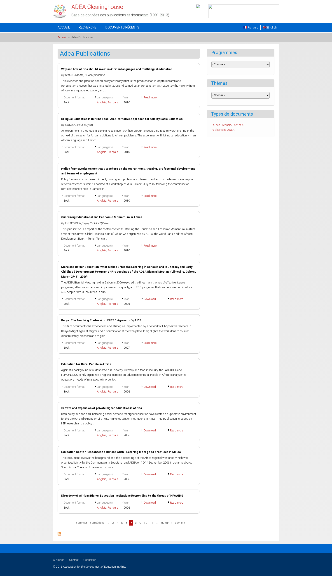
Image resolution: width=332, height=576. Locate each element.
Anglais (101, 102)
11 (151, 522)
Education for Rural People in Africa (86, 364)
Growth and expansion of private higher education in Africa (101, 408)
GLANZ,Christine (95, 75)
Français (252, 27)
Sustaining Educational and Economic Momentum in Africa (101, 217)
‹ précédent (97, 522)
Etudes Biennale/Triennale (227, 125)
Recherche (87, 27)
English (272, 27)
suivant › (166, 522)
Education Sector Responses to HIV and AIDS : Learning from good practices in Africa (121, 452)
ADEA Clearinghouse (97, 6)
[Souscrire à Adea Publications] (59, 534)
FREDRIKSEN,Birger (77, 223)
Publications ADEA (222, 129)
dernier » (180, 522)
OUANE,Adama (74, 75)
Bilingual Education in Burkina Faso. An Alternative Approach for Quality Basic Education (121, 119)
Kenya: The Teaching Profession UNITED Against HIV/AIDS (101, 320)
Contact (74, 560)
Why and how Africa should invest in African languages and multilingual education (116, 69)
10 (145, 522)
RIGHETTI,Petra (99, 223)
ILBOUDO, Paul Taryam (79, 124)
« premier (81, 522)
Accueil (64, 27)
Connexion (89, 560)
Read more (150, 97)
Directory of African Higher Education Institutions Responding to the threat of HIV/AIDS (122, 495)
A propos (58, 560)
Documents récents (122, 27)
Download (149, 299)
